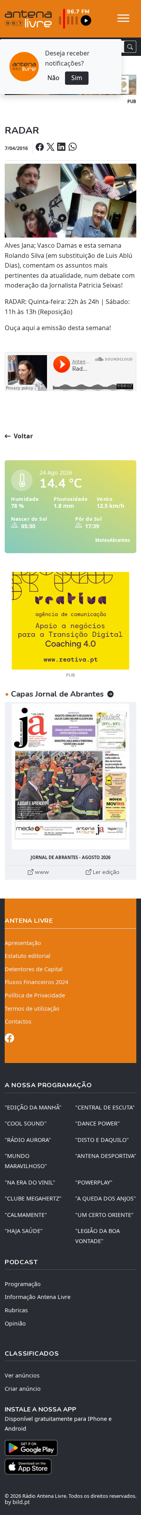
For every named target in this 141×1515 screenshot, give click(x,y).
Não (53, 77)
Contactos (18, 1021)
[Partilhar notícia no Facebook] (40, 147)
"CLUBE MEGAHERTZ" (33, 1198)
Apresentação (23, 943)
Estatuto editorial (28, 955)
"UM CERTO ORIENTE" (104, 1214)
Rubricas (16, 1310)
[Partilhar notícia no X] (51, 147)
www (41, 872)
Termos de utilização (32, 1008)
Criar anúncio (23, 1388)
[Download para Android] (66, 1448)
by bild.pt (17, 1502)
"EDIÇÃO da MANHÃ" (33, 1107)
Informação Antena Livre (37, 1297)
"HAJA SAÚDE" (24, 1231)
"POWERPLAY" (93, 1182)
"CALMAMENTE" (26, 1214)
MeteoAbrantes (112, 540)
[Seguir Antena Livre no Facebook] (9, 1039)
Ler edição (105, 872)
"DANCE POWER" (97, 1123)
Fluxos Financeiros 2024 (36, 982)
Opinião (15, 1323)
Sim (76, 77)
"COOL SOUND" (26, 1123)
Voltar (22, 436)
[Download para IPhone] (70, 1466)
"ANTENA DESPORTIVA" (105, 1155)
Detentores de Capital (34, 969)
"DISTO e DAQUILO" (102, 1139)
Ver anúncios (22, 1375)
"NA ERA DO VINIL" (30, 1182)
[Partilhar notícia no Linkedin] (62, 147)
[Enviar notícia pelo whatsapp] (72, 147)
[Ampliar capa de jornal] (70, 776)
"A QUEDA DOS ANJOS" (105, 1198)
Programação (23, 1284)
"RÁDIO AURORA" (28, 1139)
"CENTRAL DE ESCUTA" (105, 1107)
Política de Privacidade (35, 995)
